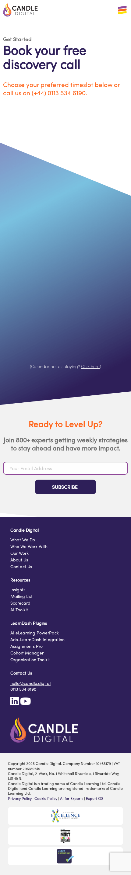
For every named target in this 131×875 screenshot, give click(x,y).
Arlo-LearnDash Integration (37, 639)
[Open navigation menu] (122, 10)
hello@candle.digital (30, 683)
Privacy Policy (20, 798)
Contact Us (21, 566)
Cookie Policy (45, 798)
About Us (19, 560)
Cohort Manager (27, 653)
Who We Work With (29, 546)
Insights (17, 589)
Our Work (19, 553)
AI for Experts (71, 798)
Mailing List (21, 596)
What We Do (22, 540)
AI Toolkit (19, 610)
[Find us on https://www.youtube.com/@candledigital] (25, 703)
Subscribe (65, 486)
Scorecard (20, 603)
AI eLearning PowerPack (34, 633)
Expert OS (94, 798)
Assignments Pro (26, 646)
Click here (90, 366)
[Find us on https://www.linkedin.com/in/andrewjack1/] (14, 703)
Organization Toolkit (30, 659)
